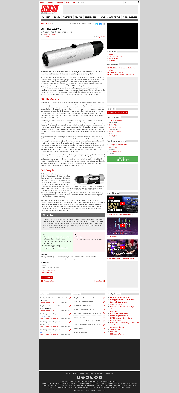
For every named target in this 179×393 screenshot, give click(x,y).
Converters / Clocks (49, 35)
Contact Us (75, 374)
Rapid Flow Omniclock (115, 121)
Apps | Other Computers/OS (119, 313)
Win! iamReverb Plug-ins (115, 72)
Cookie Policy (84, 374)
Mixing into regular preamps (83, 302)
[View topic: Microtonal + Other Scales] (104, 305)
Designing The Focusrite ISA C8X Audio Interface (120, 214)
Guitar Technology (116, 304)
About (68, 374)
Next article (98, 281)
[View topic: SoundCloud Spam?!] (104, 332)
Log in (42, 2)
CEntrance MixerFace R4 (116, 148)
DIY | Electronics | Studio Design (121, 318)
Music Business (130, 17)
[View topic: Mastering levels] (104, 317)
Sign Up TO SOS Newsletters (123, 159)
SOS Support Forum (117, 334)
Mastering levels (79, 317)
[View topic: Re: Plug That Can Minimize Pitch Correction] (70, 298)
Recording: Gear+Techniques (47, 302)
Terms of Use (109, 374)
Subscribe (60, 2)
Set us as (80, 24)
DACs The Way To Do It (51, 99)
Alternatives (48, 215)
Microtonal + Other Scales (82, 305)
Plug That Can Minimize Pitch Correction (53, 306)
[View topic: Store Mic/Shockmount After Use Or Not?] (104, 325)
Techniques (90, 17)
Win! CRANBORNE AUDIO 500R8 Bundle (120, 74)
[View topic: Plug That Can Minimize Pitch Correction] (70, 306)
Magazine (67, 17)
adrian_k (42, 300)
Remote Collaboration (117, 327)
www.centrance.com (47, 273)
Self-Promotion (115, 329)
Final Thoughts (47, 170)
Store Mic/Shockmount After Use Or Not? (87, 325)
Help (74, 2)
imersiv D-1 (112, 124)
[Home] (50, 8)
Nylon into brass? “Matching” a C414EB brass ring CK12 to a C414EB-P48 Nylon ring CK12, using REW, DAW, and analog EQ (88, 321)
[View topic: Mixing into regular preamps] (104, 302)
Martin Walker (46, 37)
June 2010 (102, 37)
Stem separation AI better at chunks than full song (88, 313)
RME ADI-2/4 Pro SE (114, 135)
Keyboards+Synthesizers (118, 302)
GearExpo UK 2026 (112, 236)
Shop (68, 2)
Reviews (78, 17)
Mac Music (113, 311)
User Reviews (114, 325)
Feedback (113, 332)
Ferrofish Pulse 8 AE (115, 131)
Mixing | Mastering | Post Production (49, 318)
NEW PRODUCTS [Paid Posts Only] (122, 307)
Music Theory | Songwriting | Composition (124, 323)
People (102, 17)
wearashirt (43, 324)
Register (50, 2)
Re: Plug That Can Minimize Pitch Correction (54, 298)
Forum (57, 17)
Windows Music (115, 309)
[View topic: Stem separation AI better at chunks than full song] (104, 313)
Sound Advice (113, 17)
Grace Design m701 (115, 128)
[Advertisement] (122, 177)
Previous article (49, 281)
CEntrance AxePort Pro (115, 151)
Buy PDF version (47, 277)
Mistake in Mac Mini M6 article (84, 309)
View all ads (112, 113)
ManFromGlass (44, 308)
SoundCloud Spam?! (80, 332)
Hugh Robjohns (44, 332)
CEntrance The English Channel (118, 144)
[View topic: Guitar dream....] (104, 329)
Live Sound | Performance (119, 316)
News (48, 17)
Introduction (112, 55)
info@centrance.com (48, 270)
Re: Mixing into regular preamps (50, 314)
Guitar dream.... (79, 328)
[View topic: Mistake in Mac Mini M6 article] (104, 309)
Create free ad (122, 113)
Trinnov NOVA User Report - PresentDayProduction (120, 258)
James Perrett (44, 316)
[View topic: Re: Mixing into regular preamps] (70, 314)
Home (43, 17)
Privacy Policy (99, 374)
